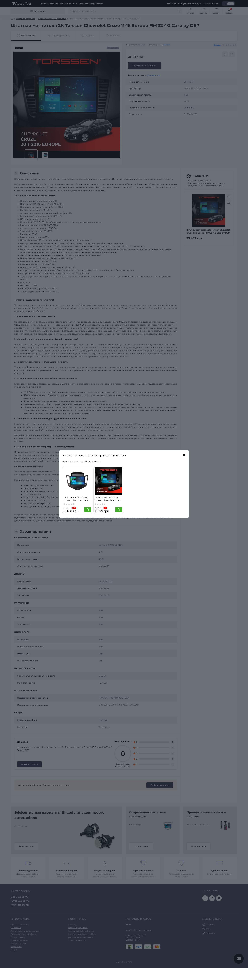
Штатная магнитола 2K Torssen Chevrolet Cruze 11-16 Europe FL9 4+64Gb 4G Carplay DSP (108, 499)
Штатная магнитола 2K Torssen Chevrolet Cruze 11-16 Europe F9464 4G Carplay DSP (77, 499)
